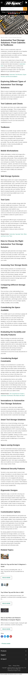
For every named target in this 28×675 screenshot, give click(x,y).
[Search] (25, 9)
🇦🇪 (19, 13)
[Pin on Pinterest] (11, 636)
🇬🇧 (15, 12)
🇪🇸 (17, 12)
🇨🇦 (8, 13)
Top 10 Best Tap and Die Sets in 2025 (12, 592)
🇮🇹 (21, 12)
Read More (6, 577)
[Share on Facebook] (2, 636)
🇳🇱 (25, 12)
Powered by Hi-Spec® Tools (14, 670)
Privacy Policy (16, 665)
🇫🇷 (23, 12)
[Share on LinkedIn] (8, 636)
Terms (9, 665)
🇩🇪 (19, 12)
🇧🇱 (15, 13)
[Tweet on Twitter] (5, 636)
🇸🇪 (17, 13)
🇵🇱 (11, 13)
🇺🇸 (12, 12)
